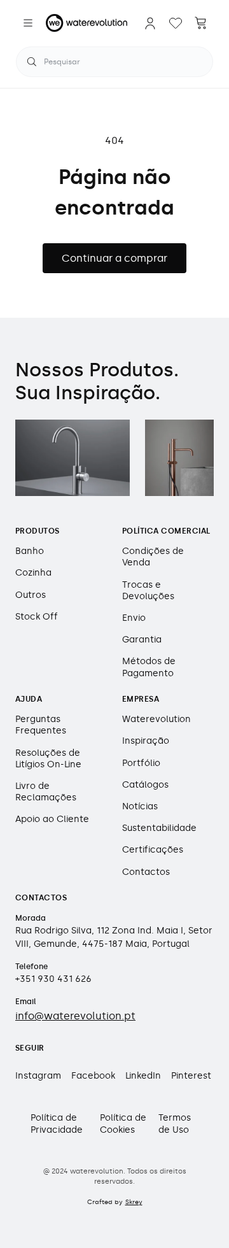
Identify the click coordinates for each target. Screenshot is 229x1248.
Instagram (38, 1075)
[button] (28, 23)
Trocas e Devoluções (148, 590)
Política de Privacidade (57, 1123)
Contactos (146, 872)
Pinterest (191, 1075)
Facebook (93, 1075)
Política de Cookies (123, 1123)
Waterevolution (156, 719)
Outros (30, 595)
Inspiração (145, 740)
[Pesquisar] (32, 62)
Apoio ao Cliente (52, 819)
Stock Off (36, 616)
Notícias (140, 806)
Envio (134, 618)
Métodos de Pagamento (149, 667)
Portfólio (141, 763)
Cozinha (33, 572)
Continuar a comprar (114, 258)
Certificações (152, 849)
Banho (29, 551)
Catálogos (145, 784)
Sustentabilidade (159, 828)
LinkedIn (143, 1075)
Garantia (142, 639)
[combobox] (114, 61)
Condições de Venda (153, 557)
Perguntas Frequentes (40, 725)
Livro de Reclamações (45, 792)
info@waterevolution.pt (75, 1016)
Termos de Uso (174, 1123)
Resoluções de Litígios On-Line (48, 759)
